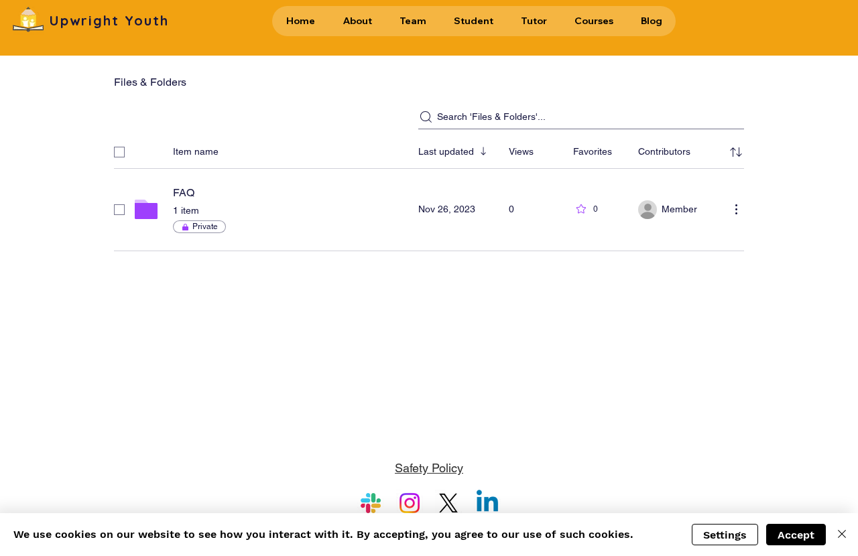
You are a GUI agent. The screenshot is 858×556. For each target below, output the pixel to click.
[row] (429, 149)
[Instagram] (409, 503)
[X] (448, 503)
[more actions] (736, 209)
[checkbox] (119, 152)
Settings (725, 535)
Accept (796, 535)
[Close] (842, 534)
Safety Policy (429, 468)
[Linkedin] (487, 503)
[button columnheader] (736, 152)
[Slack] (370, 503)
